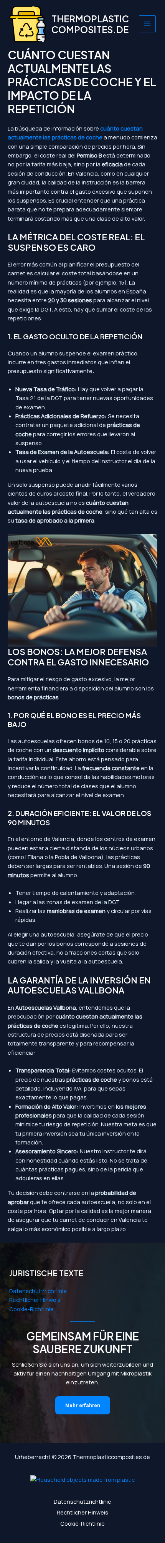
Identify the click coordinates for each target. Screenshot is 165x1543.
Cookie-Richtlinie (31, 1309)
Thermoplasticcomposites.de (90, 24)
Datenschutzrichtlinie (38, 1291)
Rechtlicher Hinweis (35, 1299)
